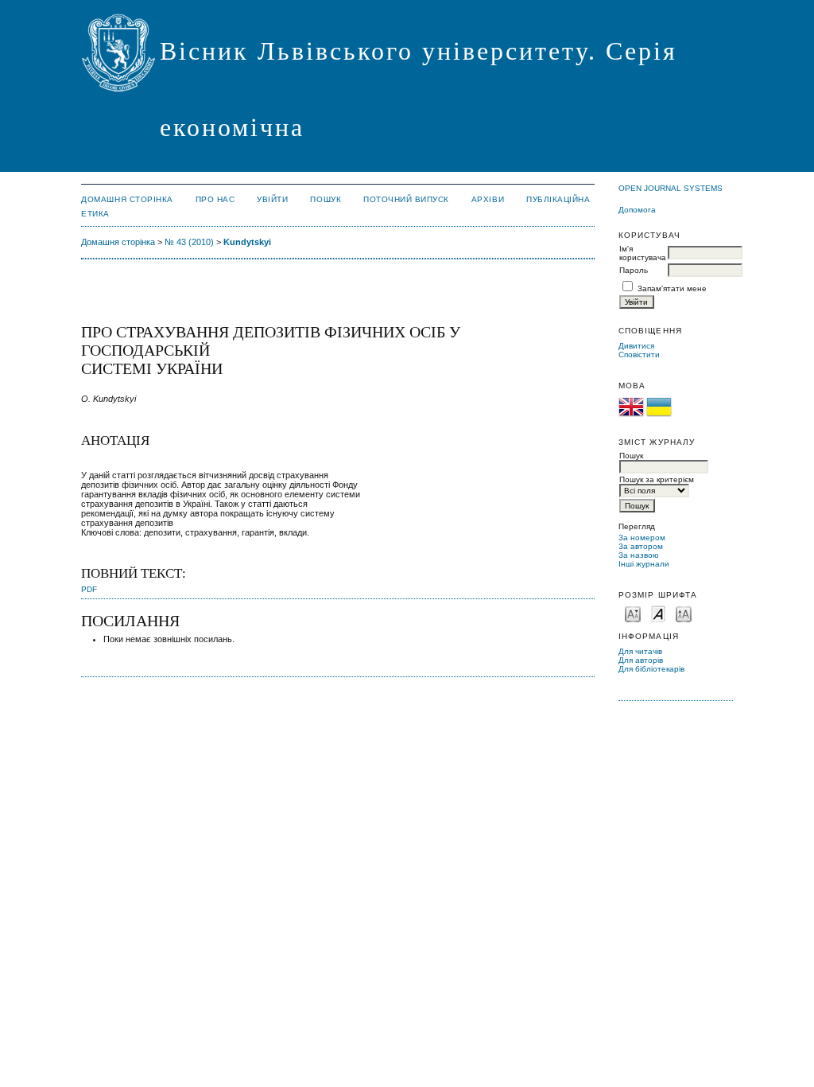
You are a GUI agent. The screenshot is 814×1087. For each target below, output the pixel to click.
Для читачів (640, 651)
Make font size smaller (633, 613)
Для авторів (640, 660)
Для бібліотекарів (651, 668)
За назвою (638, 555)
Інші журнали (643, 563)
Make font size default (658, 613)
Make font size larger (684, 613)
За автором (640, 546)
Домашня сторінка (126, 199)
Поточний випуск (406, 199)
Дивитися (636, 345)
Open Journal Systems (670, 188)
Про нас (215, 199)
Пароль (633, 270)
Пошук (325, 199)
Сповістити (639, 354)
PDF (89, 589)
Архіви (487, 199)
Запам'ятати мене (672, 288)
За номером (641, 537)
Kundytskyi (247, 242)
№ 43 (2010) (189, 242)
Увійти (272, 199)
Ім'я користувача (642, 253)
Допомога (637, 209)
